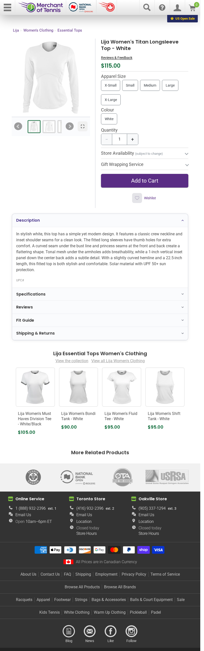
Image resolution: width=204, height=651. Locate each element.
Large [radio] (170, 85)
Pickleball (138, 612)
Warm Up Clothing (110, 612)
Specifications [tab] (31, 294)
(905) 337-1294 (152, 508)
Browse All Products (82, 587)
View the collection (71, 360)
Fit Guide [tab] (25, 320)
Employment (106, 574)
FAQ (67, 574)
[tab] (34, 126)
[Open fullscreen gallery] (83, 126)
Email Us (23, 514)
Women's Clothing (38, 30)
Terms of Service (165, 574)
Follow (132, 631)
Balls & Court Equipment (151, 599)
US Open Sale (185, 18)
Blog (69, 631)
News (90, 631)
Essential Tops (69, 30)
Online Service (29, 499)
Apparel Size (113, 76)
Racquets (24, 599)
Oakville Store (153, 499)
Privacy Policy (134, 574)
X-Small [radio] (110, 85)
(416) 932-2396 (89, 508)
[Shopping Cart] (192, 9)
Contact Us (50, 574)
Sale (181, 599)
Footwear (62, 599)
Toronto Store (90, 499)
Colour (107, 110)
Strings (81, 599)
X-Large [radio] (111, 100)
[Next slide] (70, 126)
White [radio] (109, 119)
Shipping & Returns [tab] (35, 333)
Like (111, 631)
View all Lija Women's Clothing (118, 360)
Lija (16, 30)
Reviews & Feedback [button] (116, 58)
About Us (28, 574)
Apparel (43, 599)
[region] (51, 78)
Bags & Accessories (109, 599)
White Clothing (77, 612)
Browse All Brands (120, 587)
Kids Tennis (49, 612)
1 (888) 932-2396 (30, 508)
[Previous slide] (18, 126)
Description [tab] (28, 220)
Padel (156, 612)
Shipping (83, 574)
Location (84, 521)
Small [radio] (130, 85)
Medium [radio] (150, 85)
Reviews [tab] (24, 307)
